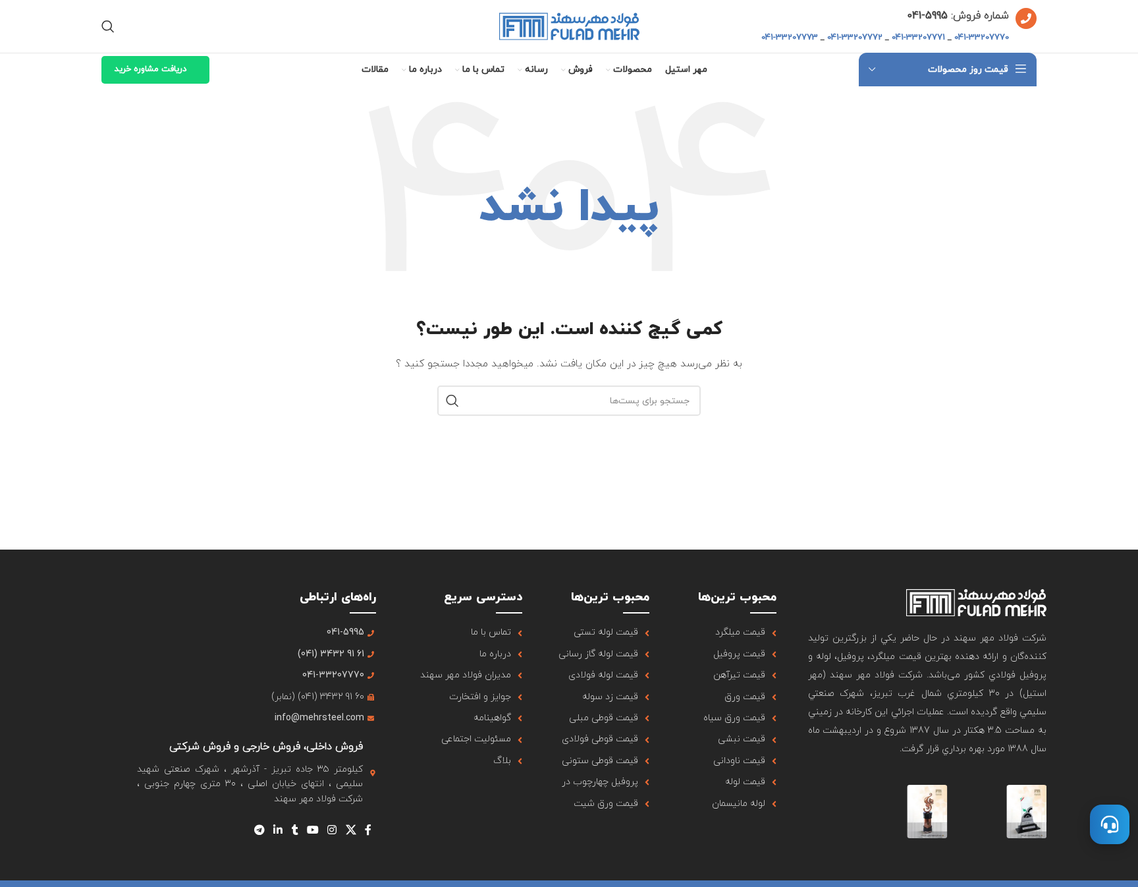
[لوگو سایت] (569, 25)
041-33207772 (854, 37)
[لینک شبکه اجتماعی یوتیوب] (312, 830)
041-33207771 (918, 37)
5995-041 (927, 16)
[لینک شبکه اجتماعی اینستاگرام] (332, 830)
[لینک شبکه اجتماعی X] (350, 830)
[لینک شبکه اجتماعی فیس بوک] (367, 830)
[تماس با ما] (1109, 824)
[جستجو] (108, 26)
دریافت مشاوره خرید (150, 69)
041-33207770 (981, 37)
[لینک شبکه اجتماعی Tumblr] (294, 830)
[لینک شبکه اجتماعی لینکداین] (278, 830)
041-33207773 (789, 37)
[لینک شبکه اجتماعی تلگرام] (259, 830)
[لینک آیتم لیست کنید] (728, 632)
